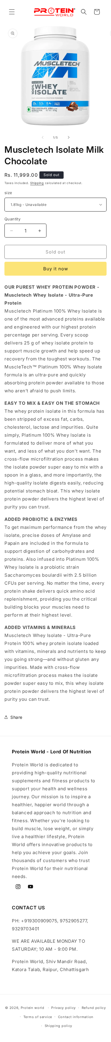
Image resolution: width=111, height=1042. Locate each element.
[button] (11, 11)
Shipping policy (59, 1026)
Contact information (76, 1017)
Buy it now (55, 269)
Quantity (12, 219)
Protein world (32, 1008)
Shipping (37, 183)
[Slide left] (42, 137)
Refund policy (94, 1008)
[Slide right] (68, 137)
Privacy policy (63, 1008)
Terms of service (37, 1017)
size (8, 192)
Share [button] (16, 717)
